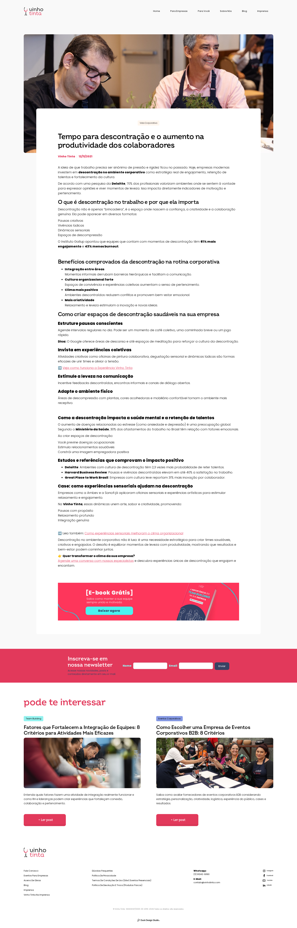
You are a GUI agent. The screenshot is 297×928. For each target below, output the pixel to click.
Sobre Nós (226, 11)
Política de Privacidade (104, 875)
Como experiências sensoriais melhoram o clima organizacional (134, 533)
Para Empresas (179, 11)
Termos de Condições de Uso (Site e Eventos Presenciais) (121, 880)
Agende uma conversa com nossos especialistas (96, 561)
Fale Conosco (31, 870)
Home (156, 11)
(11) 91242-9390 (202, 872)
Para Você (204, 11)
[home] (33, 11)
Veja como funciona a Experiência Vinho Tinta (98, 368)
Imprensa (262, 11)
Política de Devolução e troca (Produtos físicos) (117, 885)
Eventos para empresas (36, 875)
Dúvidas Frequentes (102, 870)
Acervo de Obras (32, 880)
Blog (244, 11)
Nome (127, 665)
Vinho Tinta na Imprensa (37, 894)
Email (173, 665)
